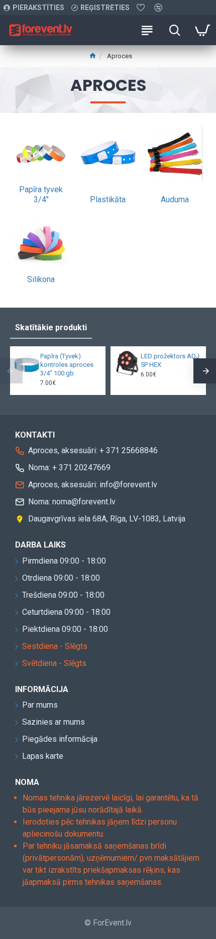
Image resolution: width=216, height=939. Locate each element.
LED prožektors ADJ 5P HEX (170, 360)
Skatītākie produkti (51, 327)
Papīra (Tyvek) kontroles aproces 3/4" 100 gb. (66, 364)
